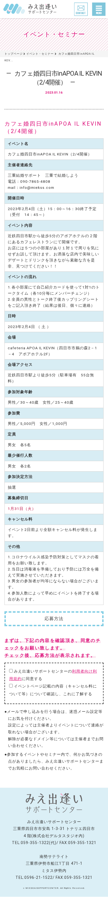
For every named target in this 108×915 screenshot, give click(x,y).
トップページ (13, 53)
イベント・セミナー (40, 53)
